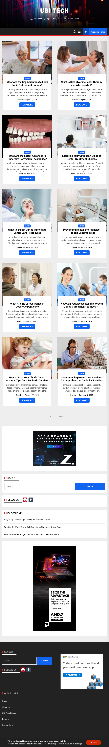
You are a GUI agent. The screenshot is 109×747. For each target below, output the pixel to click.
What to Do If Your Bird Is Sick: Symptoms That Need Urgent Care (32, 527)
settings (78, 744)
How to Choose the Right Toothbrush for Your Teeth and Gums (31, 534)
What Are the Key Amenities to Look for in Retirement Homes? (27, 84)
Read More (27, 105)
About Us (6, 707)
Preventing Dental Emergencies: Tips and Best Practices (81, 231)
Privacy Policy (8, 725)
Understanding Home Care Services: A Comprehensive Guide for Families (82, 379)
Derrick (20, 100)
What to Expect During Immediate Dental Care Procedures (27, 231)
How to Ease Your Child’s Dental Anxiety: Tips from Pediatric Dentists (27, 379)
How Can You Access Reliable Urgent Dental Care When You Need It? (82, 305)
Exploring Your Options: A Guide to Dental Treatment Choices (81, 157)
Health (27, 78)
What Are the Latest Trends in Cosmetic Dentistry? (27, 305)
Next (61, 416)
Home (4, 701)
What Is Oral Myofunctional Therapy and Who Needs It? (81, 84)
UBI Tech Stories (9, 713)
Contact (5, 719)
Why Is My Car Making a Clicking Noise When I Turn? (27, 520)
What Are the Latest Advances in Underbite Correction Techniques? (27, 157)
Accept (93, 742)
